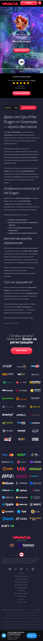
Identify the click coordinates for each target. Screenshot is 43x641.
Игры (16, 108)
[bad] (14, 83)
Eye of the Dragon (28, 108)
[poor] (17, 83)
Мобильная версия (21, 582)
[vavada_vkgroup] (21, 569)
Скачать (21, 599)
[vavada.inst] (15, 569)
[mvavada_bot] (33, 569)
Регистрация (21, 351)
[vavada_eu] (27, 569)
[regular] (21, 83)
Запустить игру (21, 50)
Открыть (31, 636)
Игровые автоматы (21, 576)
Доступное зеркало (21, 593)
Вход (29, 3)
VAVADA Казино (13, 141)
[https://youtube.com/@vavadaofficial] (10, 569)
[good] (24, 83)
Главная (8, 108)
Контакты (21, 590)
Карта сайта (22, 602)
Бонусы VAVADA (21, 579)
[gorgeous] (28, 83)
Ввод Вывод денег (21, 585)
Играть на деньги (21, 93)
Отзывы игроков (21, 588)
